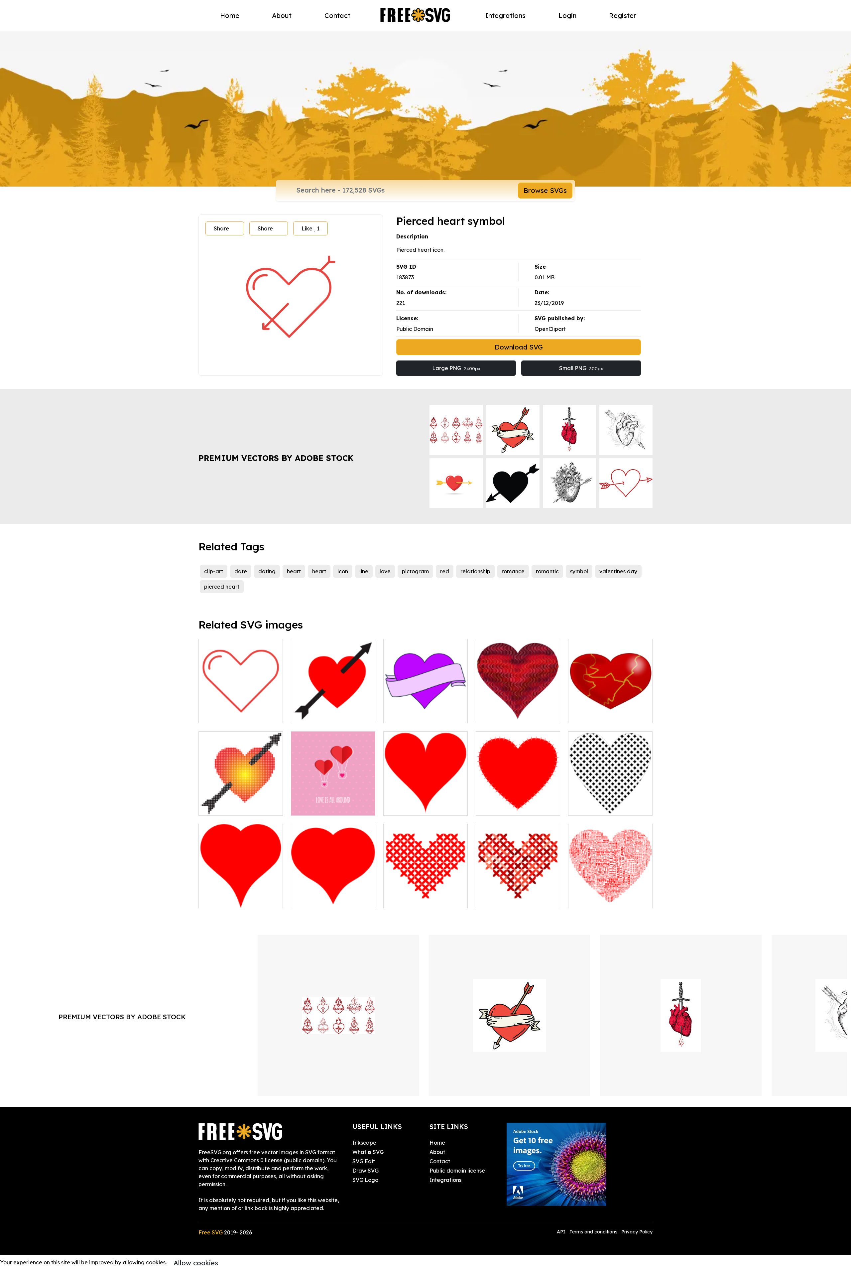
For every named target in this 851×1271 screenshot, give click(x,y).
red (444, 571)
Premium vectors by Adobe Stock (275, 458)
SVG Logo (365, 1180)
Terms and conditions (593, 1232)
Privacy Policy (637, 1232)
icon (342, 571)
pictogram (415, 571)
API (562, 1232)
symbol (579, 571)
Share (221, 228)
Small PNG (581, 368)
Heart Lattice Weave (603, 806)
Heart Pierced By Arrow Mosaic (240, 802)
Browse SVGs (545, 190)
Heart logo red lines (231, 714)
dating (267, 571)
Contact (337, 15)
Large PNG (456, 368)
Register (622, 15)
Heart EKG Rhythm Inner (514, 806)
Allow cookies (196, 1263)
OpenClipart (550, 329)
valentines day (618, 571)
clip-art (213, 571)
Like (310, 228)
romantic (547, 571)
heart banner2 (409, 714)
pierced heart (221, 586)
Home (229, 15)
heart (294, 571)
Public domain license (457, 1170)
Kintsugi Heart (594, 714)
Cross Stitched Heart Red (423, 899)
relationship (475, 571)
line (363, 571)
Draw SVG (365, 1170)
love (385, 571)
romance (513, 571)
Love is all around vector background (333, 802)
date (240, 571)
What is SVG (368, 1152)
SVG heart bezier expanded (333, 895)
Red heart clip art (228, 899)
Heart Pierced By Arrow (328, 714)
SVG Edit (363, 1161)
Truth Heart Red (596, 899)
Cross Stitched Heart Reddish (518, 895)
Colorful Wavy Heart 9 (512, 714)
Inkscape (364, 1142)
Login (567, 15)
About (282, 15)
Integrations (505, 15)
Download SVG (519, 347)
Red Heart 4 (407, 806)
